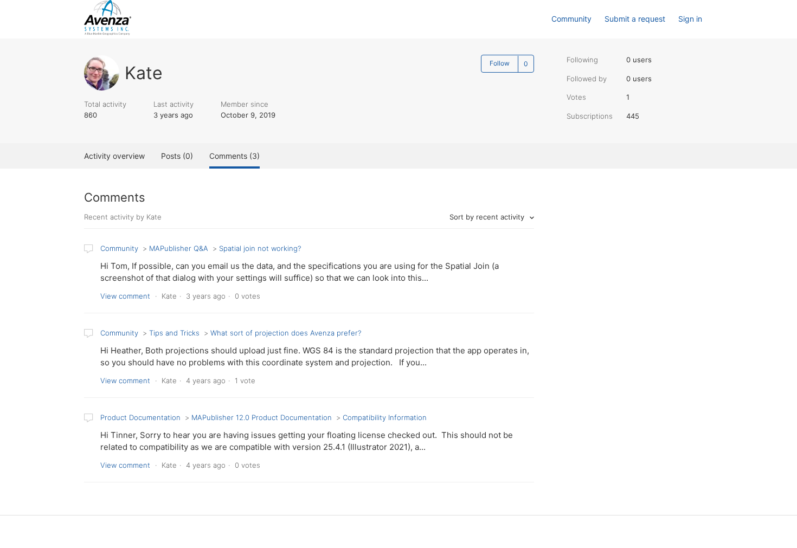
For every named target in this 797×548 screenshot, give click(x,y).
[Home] (107, 32)
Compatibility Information (385, 417)
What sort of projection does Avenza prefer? (285, 332)
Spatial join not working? (260, 248)
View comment (125, 296)
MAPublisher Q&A (178, 248)
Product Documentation (140, 417)
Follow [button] (500, 63)
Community (571, 18)
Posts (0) (177, 155)
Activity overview (114, 155)
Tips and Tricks (174, 332)
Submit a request (635, 18)
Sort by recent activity (487, 216)
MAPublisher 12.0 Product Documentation (261, 417)
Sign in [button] (690, 18)
